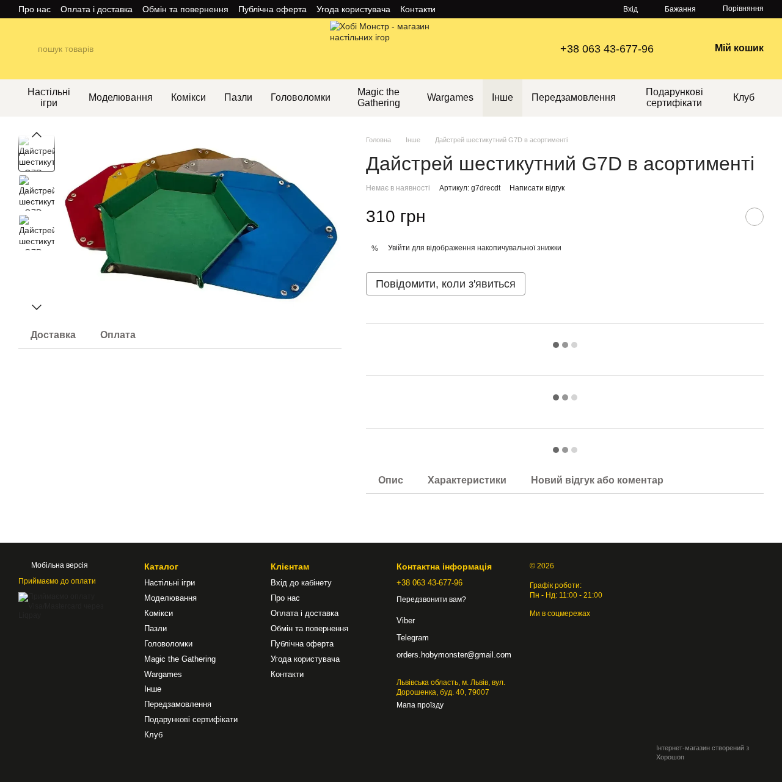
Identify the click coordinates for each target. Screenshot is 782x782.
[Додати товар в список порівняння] (724, 217)
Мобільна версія (58, 565)
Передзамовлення (574, 97)
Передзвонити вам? (431, 599)
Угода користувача (353, 9)
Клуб (744, 97)
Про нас (34, 9)
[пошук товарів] (28, 49)
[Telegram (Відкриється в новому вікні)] (497, 9)
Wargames (450, 97)
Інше (502, 97)
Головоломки (301, 97)
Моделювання (121, 97)
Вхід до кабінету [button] (301, 582)
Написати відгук (537, 188)
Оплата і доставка (96, 9)
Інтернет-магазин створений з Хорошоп (702, 752)
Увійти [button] (399, 248)
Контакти (418, 9)
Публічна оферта (272, 9)
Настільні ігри (48, 97)
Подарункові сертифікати (674, 97)
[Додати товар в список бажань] (754, 217)
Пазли (238, 97)
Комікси (188, 97)
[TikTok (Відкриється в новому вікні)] (467, 9)
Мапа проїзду (420, 705)
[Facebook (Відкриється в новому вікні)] (482, 9)
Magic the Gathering (378, 97)
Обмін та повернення (185, 9)
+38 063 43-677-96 (607, 48)
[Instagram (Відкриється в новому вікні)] (453, 9)
